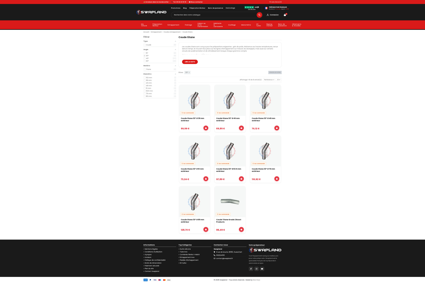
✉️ (196, 2)
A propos (148, 255)
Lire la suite (190, 62)
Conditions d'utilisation (153, 252)
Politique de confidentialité (155, 260)
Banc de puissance (215, 8)
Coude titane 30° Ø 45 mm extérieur (228, 119)
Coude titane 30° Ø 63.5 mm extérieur (228, 170)
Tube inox (183, 252)
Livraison (148, 257)
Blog (185, 8)
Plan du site (149, 268)
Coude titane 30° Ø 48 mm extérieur (263, 119)
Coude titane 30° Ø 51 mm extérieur (192, 170)
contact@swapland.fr (224, 258)
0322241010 (220, 255)
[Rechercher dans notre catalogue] (259, 15)
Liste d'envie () (276, 2)
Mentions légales (151, 249)
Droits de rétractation (153, 263)
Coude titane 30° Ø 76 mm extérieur (263, 170)
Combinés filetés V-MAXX (190, 255)
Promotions (175, 8)
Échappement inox (187, 257)
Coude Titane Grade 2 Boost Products (228, 220)
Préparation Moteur (197, 8)
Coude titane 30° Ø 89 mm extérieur (192, 220)
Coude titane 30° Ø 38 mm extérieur (192, 119)
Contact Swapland (152, 271)
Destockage (230, 8)
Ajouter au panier (205, 128)
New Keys (256, 280)
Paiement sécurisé (152, 266)
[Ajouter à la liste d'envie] (207, 89)
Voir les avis (252, 9)
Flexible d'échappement (189, 260)
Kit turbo (183, 263)
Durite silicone (185, 249)
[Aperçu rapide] (207, 94)
